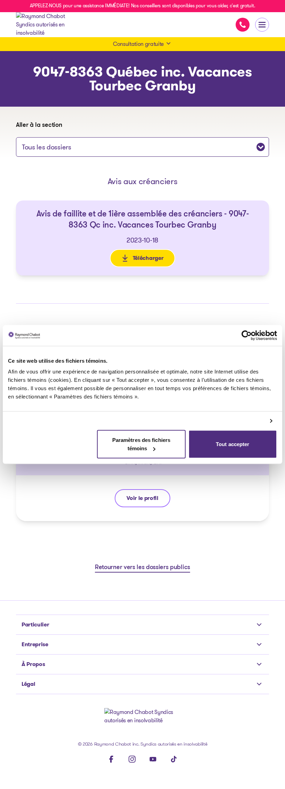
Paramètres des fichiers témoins (141, 444)
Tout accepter (232, 444)
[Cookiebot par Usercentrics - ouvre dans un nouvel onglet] (246, 335)
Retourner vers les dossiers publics (142, 568)
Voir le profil (148, 500)
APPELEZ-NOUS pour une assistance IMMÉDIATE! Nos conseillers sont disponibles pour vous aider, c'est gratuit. (142, 5)
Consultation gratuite (138, 44)
